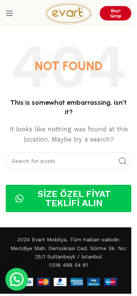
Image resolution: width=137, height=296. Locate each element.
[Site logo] (68, 12)
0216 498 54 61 (68, 265)
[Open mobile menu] (9, 13)
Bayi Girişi (115, 13)
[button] (16, 279)
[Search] (122, 161)
